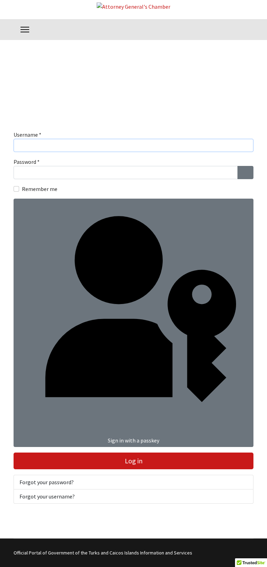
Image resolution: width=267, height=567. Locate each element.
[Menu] (25, 29)
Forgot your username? (47, 496)
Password (27, 161)
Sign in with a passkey (133, 440)
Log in (134, 460)
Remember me (39, 188)
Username (27, 134)
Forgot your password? (46, 482)
